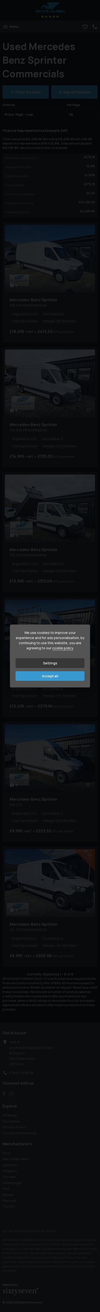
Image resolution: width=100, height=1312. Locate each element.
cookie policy (62, 648)
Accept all (50, 676)
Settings (50, 663)
